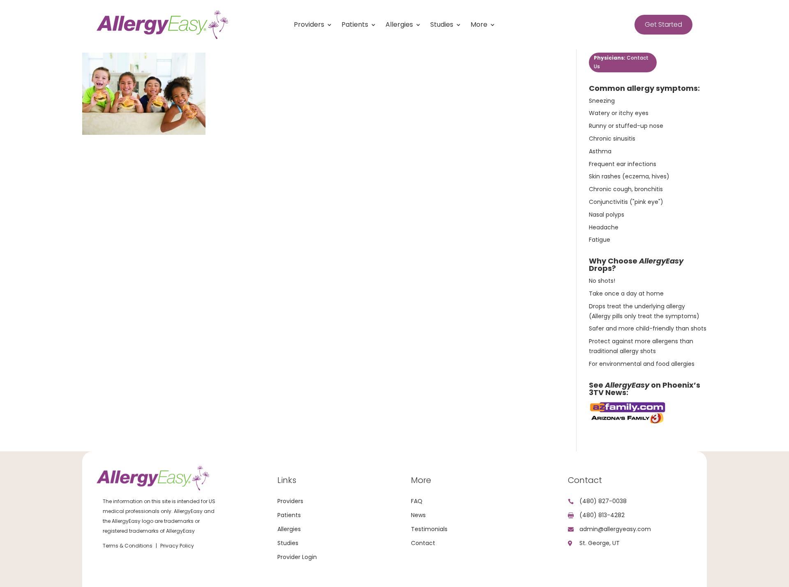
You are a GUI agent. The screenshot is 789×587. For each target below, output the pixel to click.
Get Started (663, 24)
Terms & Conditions (127, 545)
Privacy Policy (177, 545)
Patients (354, 25)
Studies (441, 25)
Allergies (399, 25)
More (479, 25)
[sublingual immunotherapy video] (628, 422)
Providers (309, 25)
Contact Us (621, 61)
